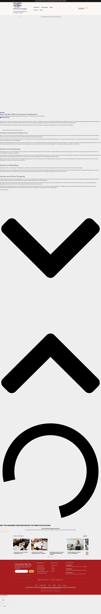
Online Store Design (41, 568)
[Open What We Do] (39, 7)
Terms (49, 585)
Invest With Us (69, 568)
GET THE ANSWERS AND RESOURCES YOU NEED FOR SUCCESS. (25, 525)
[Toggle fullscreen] (9, 609)
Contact (64, 585)
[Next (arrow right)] (5, 612)
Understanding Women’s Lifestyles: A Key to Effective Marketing (74, 553)
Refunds (54, 585)
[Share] (5, 609)
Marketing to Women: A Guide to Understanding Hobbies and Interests (39, 553)
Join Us (31, 571)
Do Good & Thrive (43, 585)
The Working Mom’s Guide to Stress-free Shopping (56, 553)
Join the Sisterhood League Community (50, 528)
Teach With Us (69, 565)
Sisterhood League (20, 9)
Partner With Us (69, 572)
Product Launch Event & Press (43, 571)
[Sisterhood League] (22, 4)
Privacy (59, 585)
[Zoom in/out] (13, 609)
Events (52, 571)
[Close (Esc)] (2, 609)
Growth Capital (40, 565)
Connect (53, 570)
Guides (2, 112)
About (36, 585)
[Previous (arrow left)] (2, 612)
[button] (50, 248)
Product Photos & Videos (42, 573)
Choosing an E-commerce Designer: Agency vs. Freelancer (21, 553)
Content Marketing (40, 570)
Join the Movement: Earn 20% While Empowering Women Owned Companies (50, 0)
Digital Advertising (40, 566)
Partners (53, 568)
